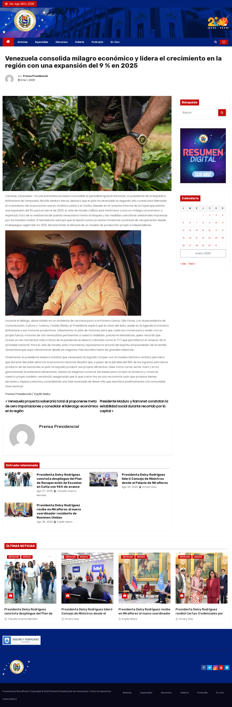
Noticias (23, 42)
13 (190, 230)
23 (209, 237)
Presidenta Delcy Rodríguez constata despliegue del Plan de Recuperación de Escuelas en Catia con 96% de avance (59, 481)
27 (190, 245)
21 (197, 237)
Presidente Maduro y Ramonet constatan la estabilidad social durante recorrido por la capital (134, 406)
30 (209, 245)
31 (216, 245)
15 (203, 230)
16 (210, 230)
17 (216, 230)
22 (203, 237)
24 (216, 237)
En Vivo (115, 42)
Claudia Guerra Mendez (22, 619)
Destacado (14, 557)
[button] (215, 42)
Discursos (62, 42)
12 (183, 230)
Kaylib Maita (64, 521)
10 (216, 222)
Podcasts (97, 42)
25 (222, 237)
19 (183, 237)
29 (203, 245)
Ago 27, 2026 (45, 491)
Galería (79, 42)
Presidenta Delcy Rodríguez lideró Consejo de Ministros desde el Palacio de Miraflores (145, 479)
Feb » (191, 264)
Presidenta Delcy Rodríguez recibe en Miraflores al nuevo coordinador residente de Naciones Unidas (59, 511)
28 (196, 245)
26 (183, 245)
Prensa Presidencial (35, 76)
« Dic (183, 264)
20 (190, 237)
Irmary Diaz (149, 487)
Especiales (41, 42)
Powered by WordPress (16, 691)
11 (222, 222)
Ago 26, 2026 (130, 487)
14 (197, 230)
